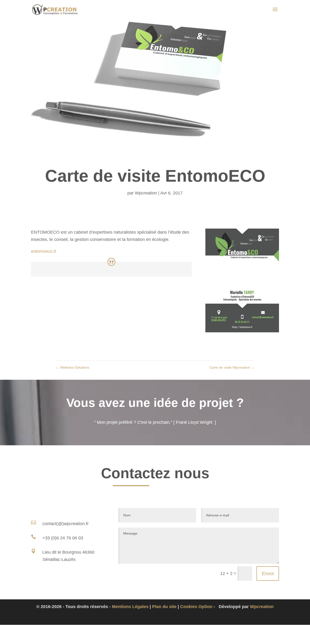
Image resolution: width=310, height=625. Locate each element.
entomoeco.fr (43, 251)
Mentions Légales (130, 606)
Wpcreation (146, 193)
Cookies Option (196, 606)
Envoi (268, 573)
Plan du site (164, 606)
